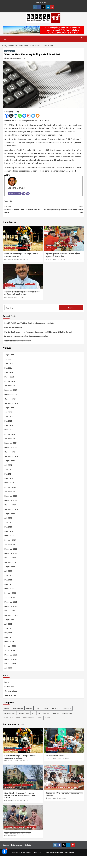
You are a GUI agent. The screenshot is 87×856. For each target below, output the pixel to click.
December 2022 (10, 549)
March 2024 (9, 483)
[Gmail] (29, 116)
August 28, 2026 (21, 259)
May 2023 (8, 527)
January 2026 (9, 386)
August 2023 (9, 514)
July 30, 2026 (20, 835)
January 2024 (9, 492)
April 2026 (8, 372)
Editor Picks (27, 245)
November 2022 (10, 553)
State (18, 718)
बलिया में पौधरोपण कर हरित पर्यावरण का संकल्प (17, 341)
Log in (6, 682)
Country (38, 708)
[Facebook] (7, 116)
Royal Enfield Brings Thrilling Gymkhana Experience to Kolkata (22, 255)
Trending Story (21, 248)
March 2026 (9, 377)
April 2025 (8, 425)
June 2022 (8, 575)
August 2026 (9, 355)
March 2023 (9, 536)
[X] (11, 116)
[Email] (23, 193)
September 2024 (11, 456)
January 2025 (9, 439)
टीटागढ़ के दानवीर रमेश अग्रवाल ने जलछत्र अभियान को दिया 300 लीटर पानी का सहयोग (22, 293)
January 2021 (9, 650)
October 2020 (10, 664)
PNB (10, 201)
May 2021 (8, 633)
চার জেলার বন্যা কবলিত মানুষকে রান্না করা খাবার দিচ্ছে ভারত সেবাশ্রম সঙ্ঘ (63, 209)
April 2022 (8, 584)
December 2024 (10, 443)
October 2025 (10, 399)
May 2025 (8, 421)
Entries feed (9, 686)
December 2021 (10, 602)
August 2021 (9, 619)
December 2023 (10, 496)
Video (40, 718)
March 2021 (9, 642)
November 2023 (10, 500)
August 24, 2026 (63, 758)
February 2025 (10, 434)
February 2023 (10, 540)
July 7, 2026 (20, 297)
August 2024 (9, 461)
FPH (39, 713)
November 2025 (10, 394)
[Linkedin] (15, 116)
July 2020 (8, 668)
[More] (38, 116)
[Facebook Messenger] (24, 116)
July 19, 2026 (62, 259)
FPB (33, 713)
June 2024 (8, 469)
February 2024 (10, 487)
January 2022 (9, 597)
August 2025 (9, 408)
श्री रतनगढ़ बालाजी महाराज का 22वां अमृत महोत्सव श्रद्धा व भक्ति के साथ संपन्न (63, 255)
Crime (46, 708)
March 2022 (9, 589)
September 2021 (11, 615)
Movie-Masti (8, 718)
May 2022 (8, 580)
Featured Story (10, 248)
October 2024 (10, 452)
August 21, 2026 (21, 800)
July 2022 (8, 571)
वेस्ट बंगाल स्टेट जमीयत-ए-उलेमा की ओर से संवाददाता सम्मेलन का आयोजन (26, 336)
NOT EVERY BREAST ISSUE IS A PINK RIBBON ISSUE (22, 209)
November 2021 (10, 606)
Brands (6, 708)
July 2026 (8, 359)
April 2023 (8, 531)
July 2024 (8, 465)
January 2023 (9, 544)
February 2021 (10, 646)
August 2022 (9, 567)
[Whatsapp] (20, 116)
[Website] (28, 193)
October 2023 (10, 505)
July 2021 (8, 624)
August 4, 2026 (62, 798)
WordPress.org (10, 695)
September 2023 (11, 509)
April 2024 (8, 478)
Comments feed (10, 691)
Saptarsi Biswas (11, 58)
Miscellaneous (67, 713)
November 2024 (10, 447)
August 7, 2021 (22, 58)
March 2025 (9, 430)
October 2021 (10, 611)
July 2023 (8, 518)
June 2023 (8, 522)
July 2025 (8, 412)
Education (67, 708)
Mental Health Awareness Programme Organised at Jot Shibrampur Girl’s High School (38, 332)
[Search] (81, 38)
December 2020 (10, 655)
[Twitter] (33, 116)
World (47, 718)
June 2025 (8, 416)
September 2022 (11, 562)
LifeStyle (56, 713)
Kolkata (46, 713)
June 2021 (8, 628)
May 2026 (8, 368)
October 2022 (10, 558)
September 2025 (11, 403)
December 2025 (10, 390)
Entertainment (9, 713)
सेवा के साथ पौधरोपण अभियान (13, 327)
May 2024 (8, 474)
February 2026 (10, 381)
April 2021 (8, 637)
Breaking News (9, 51)
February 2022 (10, 593)
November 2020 (10, 659)
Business (19, 245)
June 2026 (8, 364)
